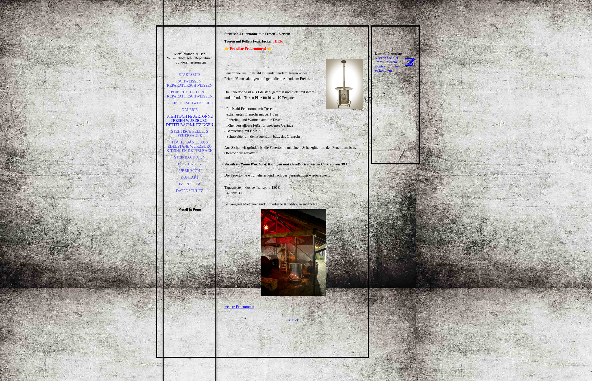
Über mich (189, 171)
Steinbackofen (189, 157)
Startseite (189, 74)
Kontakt (190, 177)
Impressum (189, 184)
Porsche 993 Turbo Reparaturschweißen (190, 94)
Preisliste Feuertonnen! (248, 49)
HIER (278, 41)
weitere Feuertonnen (239, 307)
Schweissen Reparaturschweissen (190, 83)
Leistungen (189, 164)
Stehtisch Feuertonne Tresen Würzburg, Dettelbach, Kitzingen (189, 120)
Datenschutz (189, 191)
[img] (189, 32)
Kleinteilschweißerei (189, 103)
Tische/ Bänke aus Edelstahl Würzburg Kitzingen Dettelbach (189, 146)
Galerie (190, 110)
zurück (294, 320)
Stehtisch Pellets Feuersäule (189, 133)
